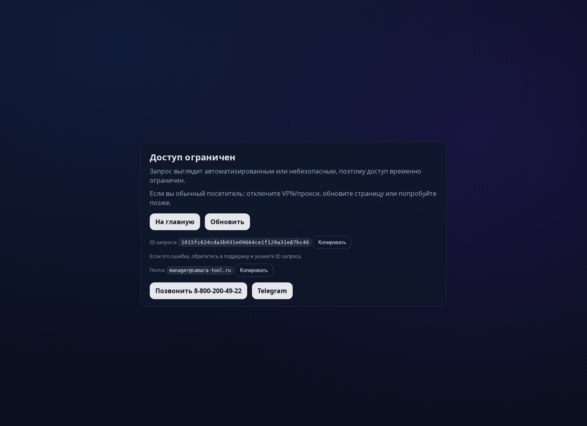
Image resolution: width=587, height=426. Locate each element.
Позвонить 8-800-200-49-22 (198, 290)
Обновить (227, 221)
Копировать (332, 242)
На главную (174, 221)
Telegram (272, 290)
